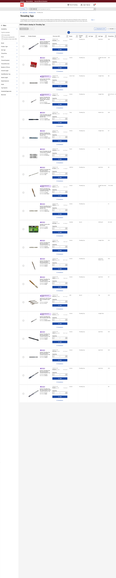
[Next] (115, 29)
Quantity (54, 43)
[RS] (22, 5)
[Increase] (66, 46)
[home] (20, 12)
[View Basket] (94, 4)
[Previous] (108, 29)
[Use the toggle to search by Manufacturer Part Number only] (36, 9)
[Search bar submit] (94, 9)
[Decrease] (54, 46)
